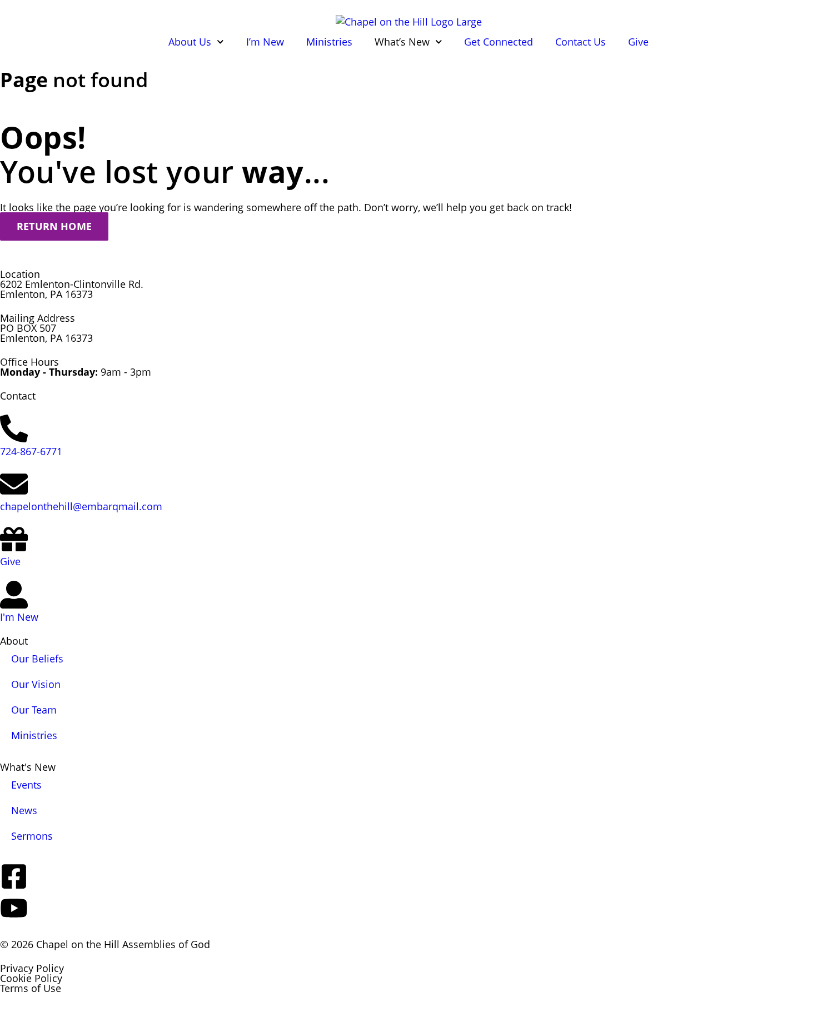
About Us (189, 41)
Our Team (34, 709)
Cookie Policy (31, 978)
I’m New (265, 41)
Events (26, 784)
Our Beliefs (37, 658)
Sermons (32, 835)
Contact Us (580, 41)
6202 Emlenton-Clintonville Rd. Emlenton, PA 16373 (71, 289)
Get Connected (498, 41)
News (24, 810)
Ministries (329, 41)
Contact (18, 395)
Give (638, 41)
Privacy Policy (32, 968)
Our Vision (36, 684)
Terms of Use (30, 988)
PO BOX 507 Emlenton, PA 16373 (46, 333)
